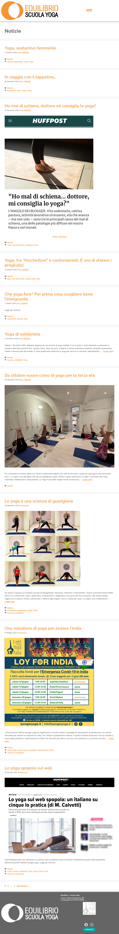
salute (30, 610)
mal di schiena (18, 245)
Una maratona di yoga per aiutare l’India (43, 628)
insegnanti (11, 319)
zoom (46, 871)
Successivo (23, 886)
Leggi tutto (108, 351)
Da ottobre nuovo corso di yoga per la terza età (50, 375)
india (15, 750)
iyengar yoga (30, 279)
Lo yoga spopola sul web (28, 768)
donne (9, 61)
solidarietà (18, 360)
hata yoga (20, 279)
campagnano (22, 610)
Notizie (10, 59)
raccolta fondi (43, 750)
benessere (11, 90)
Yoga (31, 61)
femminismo (18, 61)
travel (19, 90)
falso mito (11, 279)
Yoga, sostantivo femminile (30, 48)
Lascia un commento (15, 613)
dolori (9, 245)
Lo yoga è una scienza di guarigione (39, 501)
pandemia (33, 750)
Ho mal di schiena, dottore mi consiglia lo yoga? (50, 105)
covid (9, 750)
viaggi (24, 90)
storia (26, 61)
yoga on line (38, 871)
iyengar (20, 319)
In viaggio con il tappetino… (30, 77)
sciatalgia (29, 245)
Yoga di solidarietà (22, 334)
